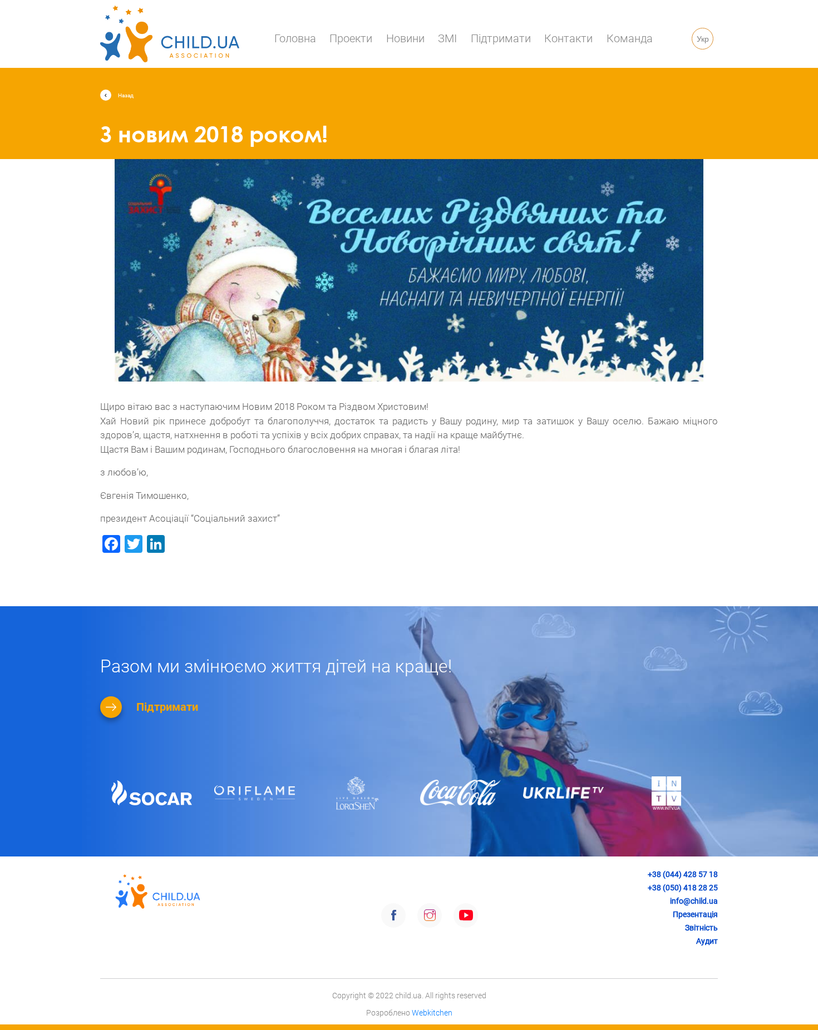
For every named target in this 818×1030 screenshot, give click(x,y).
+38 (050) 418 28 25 (683, 887)
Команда (630, 38)
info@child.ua (694, 901)
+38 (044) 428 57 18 (683, 874)
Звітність (701, 927)
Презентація (695, 914)
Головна (295, 38)
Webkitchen (432, 1012)
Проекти (350, 38)
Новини (405, 38)
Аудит (707, 941)
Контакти (568, 38)
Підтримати (501, 38)
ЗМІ (447, 38)
